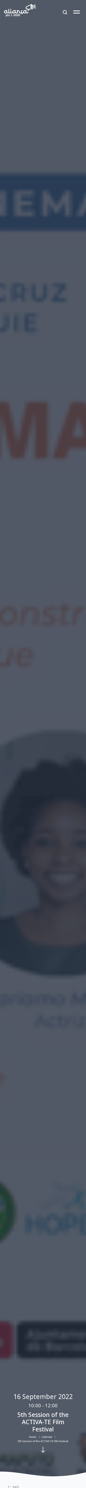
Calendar (47, 1437)
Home (32, 1437)
